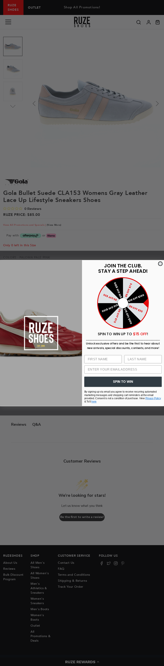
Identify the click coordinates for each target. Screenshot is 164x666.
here (94, 401)
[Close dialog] (160, 264)
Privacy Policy (153, 398)
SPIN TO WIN (123, 381)
